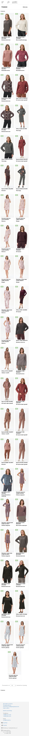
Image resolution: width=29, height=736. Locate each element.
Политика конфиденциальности (11, 706)
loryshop (5, 722)
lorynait (5, 725)
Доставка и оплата (7, 703)
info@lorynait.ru (7, 720)
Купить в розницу (7, 710)
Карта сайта (6, 708)
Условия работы (7, 705)
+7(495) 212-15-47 (7, 714)
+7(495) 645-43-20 (7, 716)
